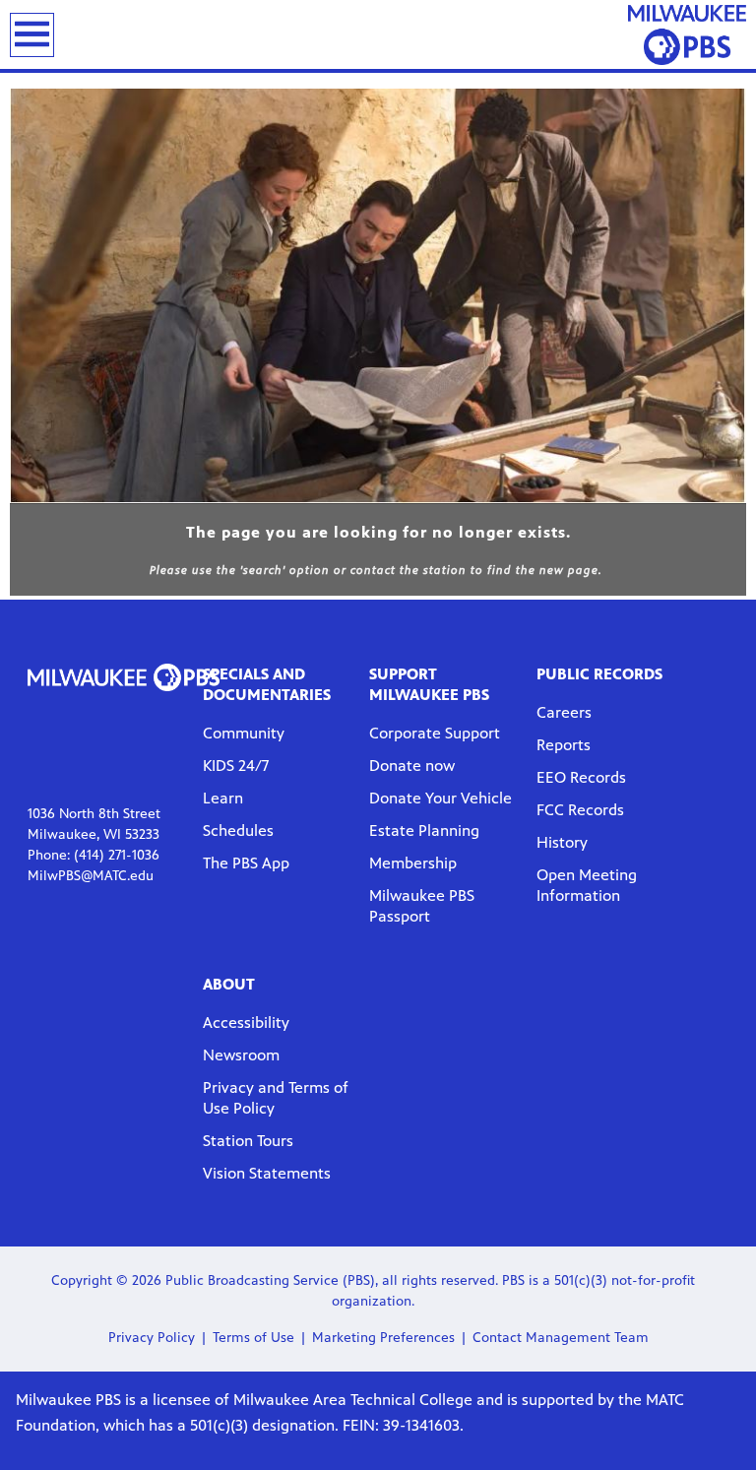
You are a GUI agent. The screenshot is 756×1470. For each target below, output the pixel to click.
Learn (223, 798)
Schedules (238, 830)
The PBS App (246, 863)
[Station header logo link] (687, 34)
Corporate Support (434, 733)
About (229, 984)
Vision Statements (267, 1173)
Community (243, 733)
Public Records (599, 674)
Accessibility (246, 1022)
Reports (563, 744)
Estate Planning (424, 830)
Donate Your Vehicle (440, 798)
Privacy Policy (151, 1337)
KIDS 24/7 (236, 765)
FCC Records (580, 809)
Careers (564, 712)
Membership (413, 863)
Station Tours (248, 1140)
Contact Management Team (560, 1337)
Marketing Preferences (383, 1337)
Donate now (412, 765)
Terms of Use (253, 1337)
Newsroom (241, 1055)
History (562, 842)
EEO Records (581, 777)
